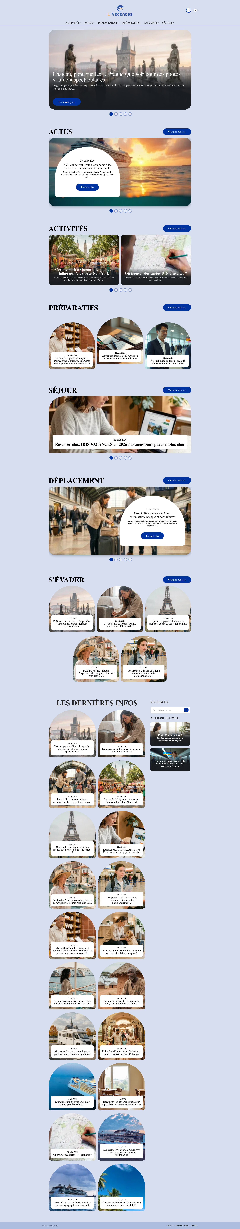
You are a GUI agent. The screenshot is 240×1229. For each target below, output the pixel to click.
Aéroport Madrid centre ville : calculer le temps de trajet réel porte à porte (170, 763)
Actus (61, 131)
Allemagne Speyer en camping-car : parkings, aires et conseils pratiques (72, 1052)
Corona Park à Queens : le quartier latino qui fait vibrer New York (84, 271)
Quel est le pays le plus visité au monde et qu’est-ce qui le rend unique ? (168, 623)
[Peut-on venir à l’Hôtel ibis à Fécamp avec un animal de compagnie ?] (121, 935)
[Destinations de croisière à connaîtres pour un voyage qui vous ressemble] (72, 1187)
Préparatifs (73, 307)
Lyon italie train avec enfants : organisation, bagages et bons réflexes (152, 515)
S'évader (66, 579)
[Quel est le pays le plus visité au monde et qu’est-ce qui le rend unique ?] (168, 609)
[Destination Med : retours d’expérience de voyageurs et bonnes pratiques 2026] (96, 659)
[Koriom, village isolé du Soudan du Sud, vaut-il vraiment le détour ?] (121, 985)
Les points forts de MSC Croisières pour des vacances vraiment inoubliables (122, 1152)
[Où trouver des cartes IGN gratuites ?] (156, 260)
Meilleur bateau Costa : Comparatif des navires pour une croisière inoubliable (88, 166)
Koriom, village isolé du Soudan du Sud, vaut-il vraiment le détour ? (122, 1002)
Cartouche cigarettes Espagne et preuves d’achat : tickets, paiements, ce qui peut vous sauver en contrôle (72, 360)
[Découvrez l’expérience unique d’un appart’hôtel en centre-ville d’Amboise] (121, 1086)
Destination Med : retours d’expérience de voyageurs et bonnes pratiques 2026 (96, 673)
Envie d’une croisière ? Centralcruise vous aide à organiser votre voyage (170, 737)
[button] (111, 113)
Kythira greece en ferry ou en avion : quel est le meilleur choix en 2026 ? (72, 1002)
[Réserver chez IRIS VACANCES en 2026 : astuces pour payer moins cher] (120, 424)
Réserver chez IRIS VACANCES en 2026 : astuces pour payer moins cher (120, 444)
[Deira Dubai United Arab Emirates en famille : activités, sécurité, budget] (121, 1036)
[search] (188, 10)
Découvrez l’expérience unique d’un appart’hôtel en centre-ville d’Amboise (121, 1103)
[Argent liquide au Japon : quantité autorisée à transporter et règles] (168, 345)
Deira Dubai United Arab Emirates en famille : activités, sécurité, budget (121, 1052)
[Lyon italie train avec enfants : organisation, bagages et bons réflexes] (120, 521)
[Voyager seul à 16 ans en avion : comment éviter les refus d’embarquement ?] (144, 659)
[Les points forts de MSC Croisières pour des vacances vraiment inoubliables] (121, 1137)
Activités (68, 228)
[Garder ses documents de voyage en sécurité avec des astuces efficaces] (120, 340)
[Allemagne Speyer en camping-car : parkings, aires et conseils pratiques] (72, 1036)
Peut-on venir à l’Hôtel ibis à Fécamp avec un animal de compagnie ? (121, 952)
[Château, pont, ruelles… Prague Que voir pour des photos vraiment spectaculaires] (72, 609)
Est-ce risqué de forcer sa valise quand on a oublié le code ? (120, 625)
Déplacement (76, 480)
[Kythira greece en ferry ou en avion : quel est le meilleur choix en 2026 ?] (72, 985)
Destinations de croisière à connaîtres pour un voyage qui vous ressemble (72, 1204)
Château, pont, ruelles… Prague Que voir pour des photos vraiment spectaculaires (116, 76)
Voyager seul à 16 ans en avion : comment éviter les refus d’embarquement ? (144, 673)
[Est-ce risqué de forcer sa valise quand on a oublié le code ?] (120, 609)
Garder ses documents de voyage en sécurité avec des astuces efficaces (120, 357)
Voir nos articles (177, 132)
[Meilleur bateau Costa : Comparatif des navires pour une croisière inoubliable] (120, 172)
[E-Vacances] (120, 10)
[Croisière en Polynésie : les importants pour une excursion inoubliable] (121, 1187)
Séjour (63, 390)
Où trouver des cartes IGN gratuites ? (156, 273)
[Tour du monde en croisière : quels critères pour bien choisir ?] (72, 1086)
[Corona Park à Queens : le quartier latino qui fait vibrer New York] (84, 260)
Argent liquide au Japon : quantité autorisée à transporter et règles (168, 362)
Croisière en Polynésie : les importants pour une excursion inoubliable (121, 1204)
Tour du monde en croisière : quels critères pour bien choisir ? (72, 1103)
